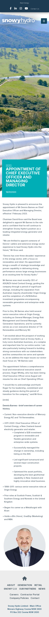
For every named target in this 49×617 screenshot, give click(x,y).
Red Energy (24, 3)
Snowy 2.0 (10, 588)
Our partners (27, 588)
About (11, 585)
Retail (38, 585)
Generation (25, 585)
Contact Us (35, 9)
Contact (35, 598)
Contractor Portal (29, 594)
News (9, 165)
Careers (14, 594)
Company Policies (19, 598)
